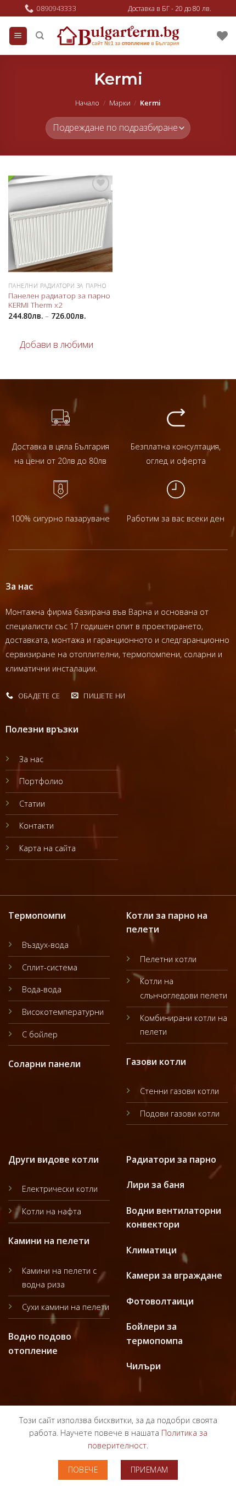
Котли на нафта (51, 1211)
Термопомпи (37, 915)
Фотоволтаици (160, 1301)
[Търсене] (40, 35)
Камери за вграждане (174, 1275)
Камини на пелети (48, 1241)
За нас (31, 759)
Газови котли (156, 1062)
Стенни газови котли (179, 1091)
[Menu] (18, 36)
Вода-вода (41, 989)
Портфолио (41, 781)
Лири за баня (155, 1185)
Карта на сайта (47, 848)
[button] (50, 345)
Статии (32, 803)
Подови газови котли (180, 1113)
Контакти (36, 825)
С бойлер (40, 1034)
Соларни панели (44, 1064)
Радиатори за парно (171, 1159)
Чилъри (143, 1366)
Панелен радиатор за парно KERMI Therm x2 (59, 300)
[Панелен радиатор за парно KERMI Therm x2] (60, 224)
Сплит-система (49, 967)
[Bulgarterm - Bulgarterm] (118, 36)
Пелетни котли (168, 959)
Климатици (151, 1250)
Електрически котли (60, 1189)
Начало (87, 103)
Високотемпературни (63, 1012)
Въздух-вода (45, 945)
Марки (120, 103)
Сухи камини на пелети (65, 1307)
